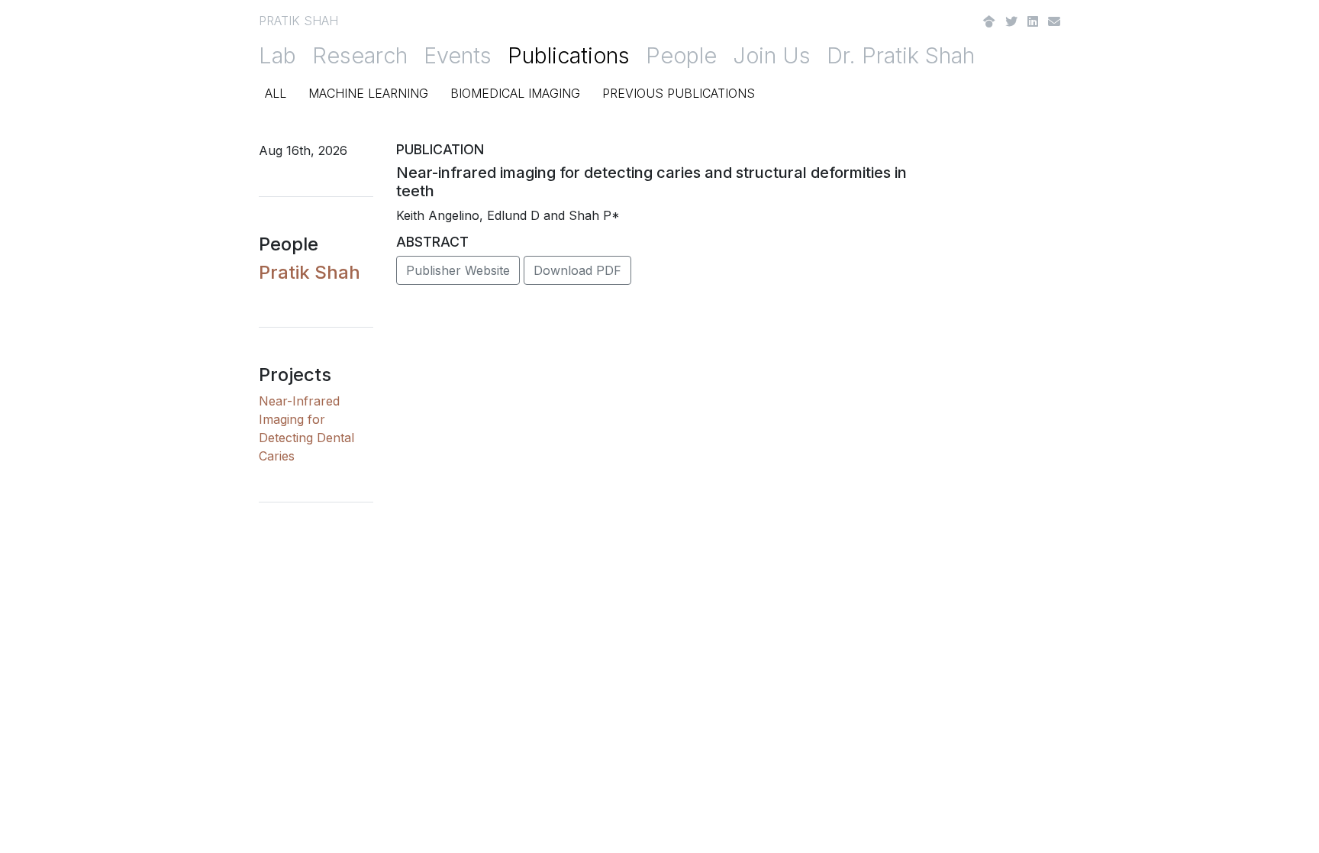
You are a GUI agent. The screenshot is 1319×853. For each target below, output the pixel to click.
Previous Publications (678, 93)
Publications (569, 55)
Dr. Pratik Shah (901, 55)
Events (458, 55)
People (681, 55)
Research (360, 55)
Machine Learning (368, 93)
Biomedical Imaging (515, 93)
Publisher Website (458, 270)
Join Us (772, 55)
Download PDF (577, 270)
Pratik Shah (309, 272)
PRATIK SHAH (298, 20)
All (275, 93)
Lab (277, 55)
